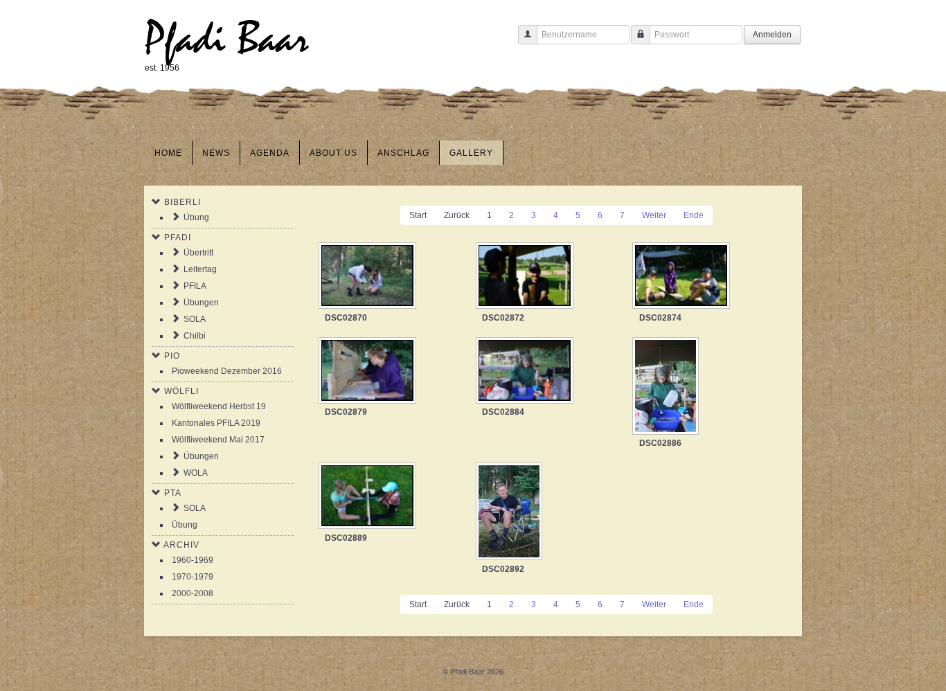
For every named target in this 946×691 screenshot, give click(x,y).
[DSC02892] (510, 513)
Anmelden (772, 34)
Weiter (654, 215)
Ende (694, 215)
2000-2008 (192, 593)
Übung (196, 217)
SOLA (195, 319)
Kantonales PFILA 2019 (216, 423)
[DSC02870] (369, 277)
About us (333, 153)
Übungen (201, 302)
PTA (172, 493)
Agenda (269, 153)
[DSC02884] (526, 371)
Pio (172, 356)
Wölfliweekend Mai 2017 (218, 440)
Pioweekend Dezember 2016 (227, 371)
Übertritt (198, 253)
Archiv (181, 545)
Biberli (182, 202)
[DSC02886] (667, 387)
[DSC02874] (682, 277)
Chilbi (195, 336)
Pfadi (177, 237)
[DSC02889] (369, 497)
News (216, 153)
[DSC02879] (369, 371)
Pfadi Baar (227, 39)
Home (168, 153)
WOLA (196, 473)
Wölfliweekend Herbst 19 (219, 406)
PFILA (195, 286)
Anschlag (403, 153)
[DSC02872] (526, 277)
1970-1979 (192, 577)
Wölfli (181, 391)
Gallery (471, 153)
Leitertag (200, 269)
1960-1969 (192, 560)
